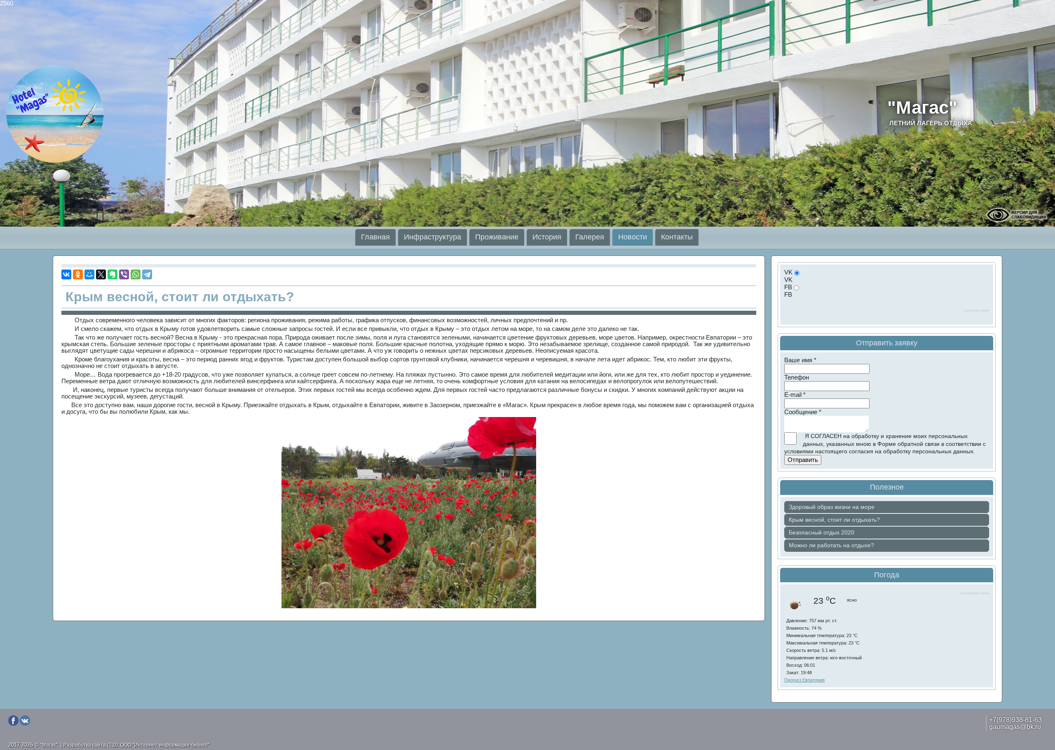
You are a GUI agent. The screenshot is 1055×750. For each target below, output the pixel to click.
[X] (101, 274)
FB (788, 287)
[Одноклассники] (78, 274)
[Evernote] (112, 274)
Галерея (589, 237)
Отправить (803, 459)
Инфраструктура (432, 237)
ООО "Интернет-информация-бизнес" (164, 745)
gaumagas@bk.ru (1015, 726)
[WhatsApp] (136, 274)
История (546, 237)
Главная (375, 237)
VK (788, 272)
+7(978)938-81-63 (1015, 719)
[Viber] (124, 274)
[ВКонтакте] (66, 274)
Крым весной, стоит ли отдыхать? (180, 296)
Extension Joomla (977, 310)
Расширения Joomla (975, 593)
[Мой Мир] (89, 274)
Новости (632, 237)
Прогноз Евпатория (804, 679)
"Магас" (929, 111)
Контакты (677, 237)
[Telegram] (147, 274)
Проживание (496, 237)
